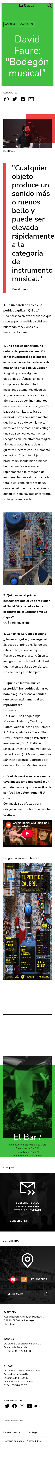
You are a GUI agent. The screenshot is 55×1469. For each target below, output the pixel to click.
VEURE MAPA (15, 1294)
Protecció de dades (13, 1441)
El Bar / (27, 1137)
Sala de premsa (11, 1432)
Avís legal (32, 1432)
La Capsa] (27, 5)
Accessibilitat (34, 1441)
